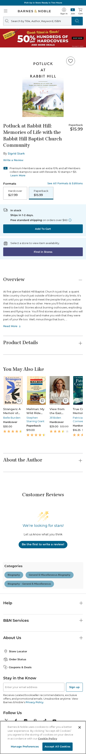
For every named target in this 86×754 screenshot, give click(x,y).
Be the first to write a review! (43, 544)
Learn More (17, 175)
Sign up (74, 687)
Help (7, 603)
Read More (10, 326)
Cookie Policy (47, 738)
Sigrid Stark (16, 153)
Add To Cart (43, 228)
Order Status (17, 659)
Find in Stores (43, 251)
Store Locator (18, 651)
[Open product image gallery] (43, 85)
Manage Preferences (25, 746)
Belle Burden (11, 417)
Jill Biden (55, 417)
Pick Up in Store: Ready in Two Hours (43, 2)
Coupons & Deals (20, 667)
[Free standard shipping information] (70, 220)
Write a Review (13, 160)
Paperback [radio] (41, 193)
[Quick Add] (19, 401)
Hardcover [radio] (15, 193)
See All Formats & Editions (65, 183)
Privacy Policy (34, 702)
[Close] (79, 727)
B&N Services (16, 620)
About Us (12, 637)
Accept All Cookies (57, 746)
